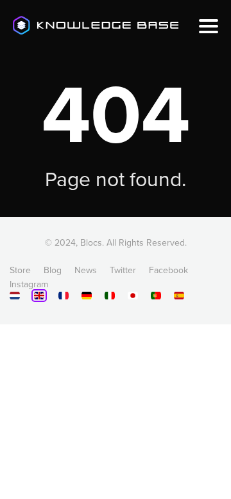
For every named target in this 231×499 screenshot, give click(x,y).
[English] (39, 295)
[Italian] (110, 297)
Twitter (123, 270)
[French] (63, 297)
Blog (53, 270)
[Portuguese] (156, 297)
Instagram (29, 284)
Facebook (168, 270)
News (85, 270)
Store (20, 270)
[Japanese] (133, 297)
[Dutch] (15, 297)
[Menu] (208, 26)
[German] (86, 297)
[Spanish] (179, 297)
